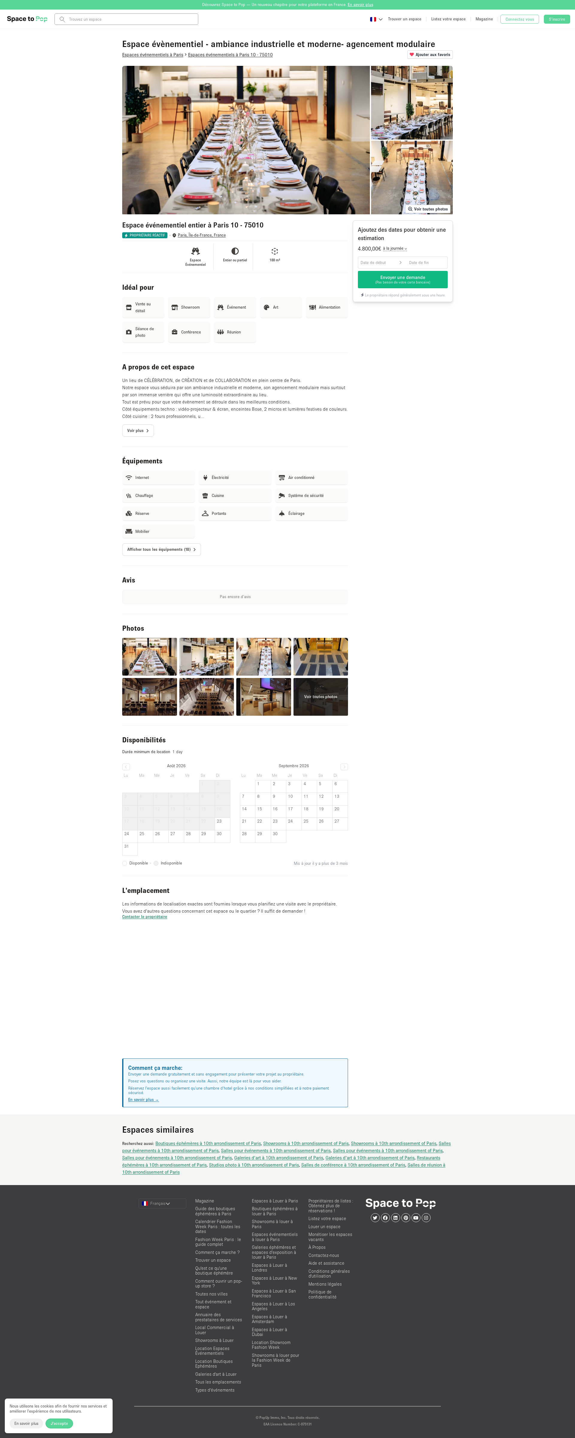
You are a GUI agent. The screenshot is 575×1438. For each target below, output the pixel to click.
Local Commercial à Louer (214, 1330)
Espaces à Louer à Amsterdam (269, 1319)
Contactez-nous (323, 1255)
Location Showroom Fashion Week (271, 1345)
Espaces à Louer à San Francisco (274, 1293)
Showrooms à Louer (214, 1340)
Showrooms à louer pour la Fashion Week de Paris (275, 1360)
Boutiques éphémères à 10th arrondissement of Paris (208, 1143)
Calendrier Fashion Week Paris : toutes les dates (217, 1226)
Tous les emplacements (218, 1381)
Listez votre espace (327, 1218)
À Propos (317, 1247)
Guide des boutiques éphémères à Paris (215, 1211)
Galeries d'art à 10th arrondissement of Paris (278, 1157)
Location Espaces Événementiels (212, 1351)
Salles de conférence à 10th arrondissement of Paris (353, 1164)
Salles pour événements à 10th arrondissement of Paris (276, 1150)
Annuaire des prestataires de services (218, 1317)
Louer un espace (324, 1226)
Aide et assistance (326, 1263)
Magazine (204, 1200)
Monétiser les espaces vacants (330, 1237)
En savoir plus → (143, 1099)
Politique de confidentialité (322, 1294)
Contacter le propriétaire (144, 916)
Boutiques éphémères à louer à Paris (275, 1211)
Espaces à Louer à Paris (275, 1200)
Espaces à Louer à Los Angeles (273, 1306)
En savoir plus (26, 1423)
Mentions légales (325, 1284)
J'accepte (59, 1423)
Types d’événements (214, 1390)
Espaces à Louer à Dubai (269, 1332)
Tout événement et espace (213, 1304)
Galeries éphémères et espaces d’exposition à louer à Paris (274, 1252)
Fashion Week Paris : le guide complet (218, 1242)
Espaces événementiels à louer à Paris (275, 1237)
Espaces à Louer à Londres (269, 1268)
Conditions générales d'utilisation (329, 1274)
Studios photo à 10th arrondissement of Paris (254, 1164)
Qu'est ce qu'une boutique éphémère (214, 1271)
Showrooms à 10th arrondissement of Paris (306, 1143)
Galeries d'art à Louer (216, 1374)
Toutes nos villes (211, 1293)
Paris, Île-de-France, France (202, 235)
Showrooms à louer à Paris (272, 1224)
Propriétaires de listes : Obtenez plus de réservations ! (330, 1205)
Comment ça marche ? (217, 1252)
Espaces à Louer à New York (274, 1280)
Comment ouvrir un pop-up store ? (218, 1283)
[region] (235, 996)
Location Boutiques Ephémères (214, 1364)
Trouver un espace (213, 1260)
